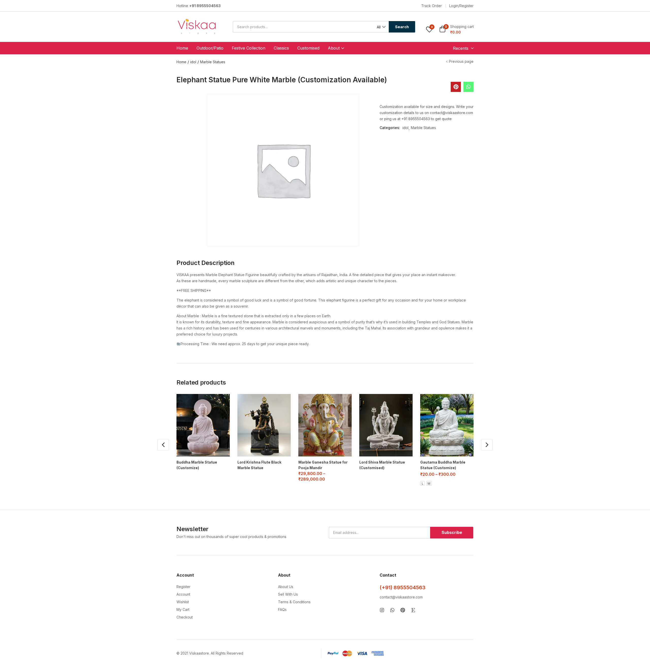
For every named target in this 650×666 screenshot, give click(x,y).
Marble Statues (212, 62)
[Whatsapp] (392, 610)
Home (182, 48)
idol (193, 62)
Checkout (184, 617)
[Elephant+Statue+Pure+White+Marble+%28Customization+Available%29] (456, 87)
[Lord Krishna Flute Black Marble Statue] (264, 425)
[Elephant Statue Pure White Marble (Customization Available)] (468, 87)
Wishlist (182, 602)
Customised (308, 48)
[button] (431, 6)
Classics (281, 48)
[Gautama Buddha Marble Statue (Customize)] (447, 425)
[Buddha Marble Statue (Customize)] (203, 425)
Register (183, 586)
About (334, 48)
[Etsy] (413, 610)
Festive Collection (248, 48)
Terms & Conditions (294, 602)
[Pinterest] (402, 610)
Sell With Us (288, 594)
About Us (285, 586)
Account (183, 594)
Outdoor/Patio (210, 48)
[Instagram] (382, 610)
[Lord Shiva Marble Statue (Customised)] (386, 425)
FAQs (282, 609)
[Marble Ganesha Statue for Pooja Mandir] (325, 425)
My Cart (182, 609)
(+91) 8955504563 (403, 587)
